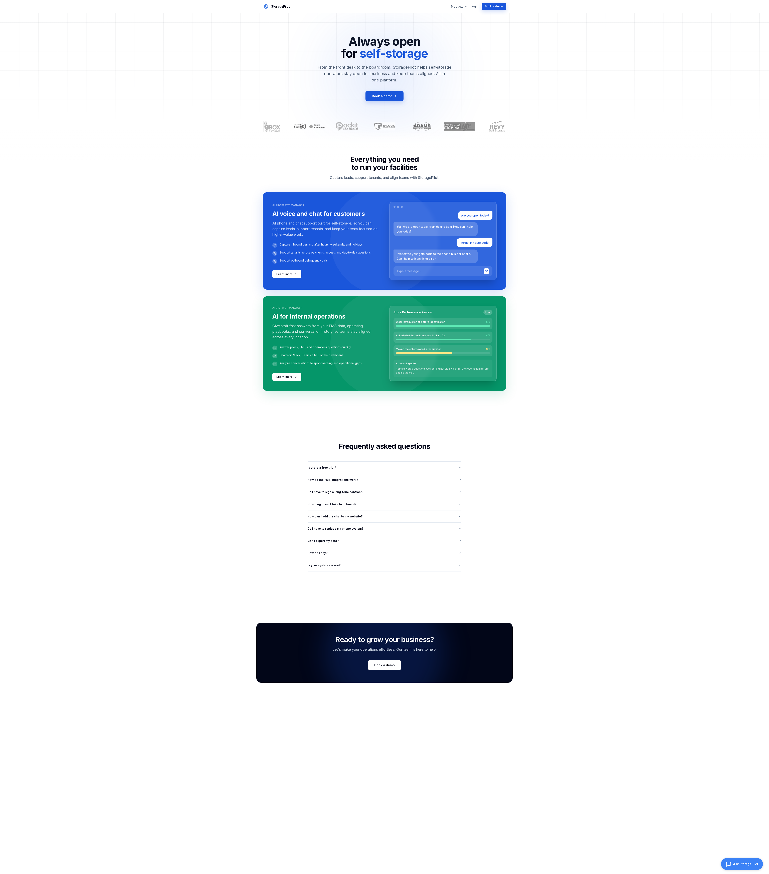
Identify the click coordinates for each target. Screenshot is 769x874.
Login (474, 6)
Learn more (284, 274)
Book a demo (382, 96)
